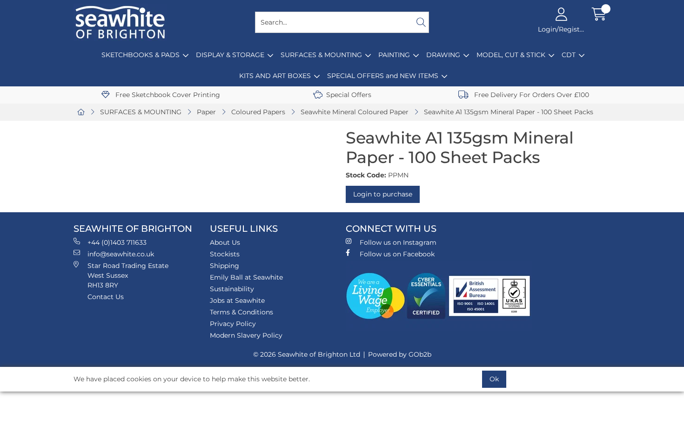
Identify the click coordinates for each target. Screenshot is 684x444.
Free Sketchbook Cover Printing (167, 95)
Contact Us (105, 297)
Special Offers (348, 95)
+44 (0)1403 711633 (117, 242)
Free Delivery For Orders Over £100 (530, 95)
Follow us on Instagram (398, 242)
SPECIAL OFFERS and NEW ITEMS (382, 76)
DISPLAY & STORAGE (230, 55)
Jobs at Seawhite (237, 300)
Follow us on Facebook (397, 254)
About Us (225, 242)
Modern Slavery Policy (246, 335)
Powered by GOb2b (399, 354)
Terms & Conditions (241, 312)
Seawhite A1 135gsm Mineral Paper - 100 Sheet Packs (508, 112)
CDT (569, 55)
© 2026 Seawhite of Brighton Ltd (306, 354)
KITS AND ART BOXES (275, 76)
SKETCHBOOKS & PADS (140, 55)
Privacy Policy (233, 324)
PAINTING (394, 55)
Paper (206, 112)
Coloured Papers (258, 112)
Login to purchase (382, 194)
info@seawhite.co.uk (120, 254)
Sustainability (232, 289)
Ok (494, 379)
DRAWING (443, 55)
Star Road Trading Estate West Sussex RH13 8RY (127, 275)
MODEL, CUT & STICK (510, 55)
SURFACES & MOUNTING (321, 55)
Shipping (224, 265)
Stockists (225, 254)
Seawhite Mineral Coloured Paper (355, 112)
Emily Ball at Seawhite (246, 277)
